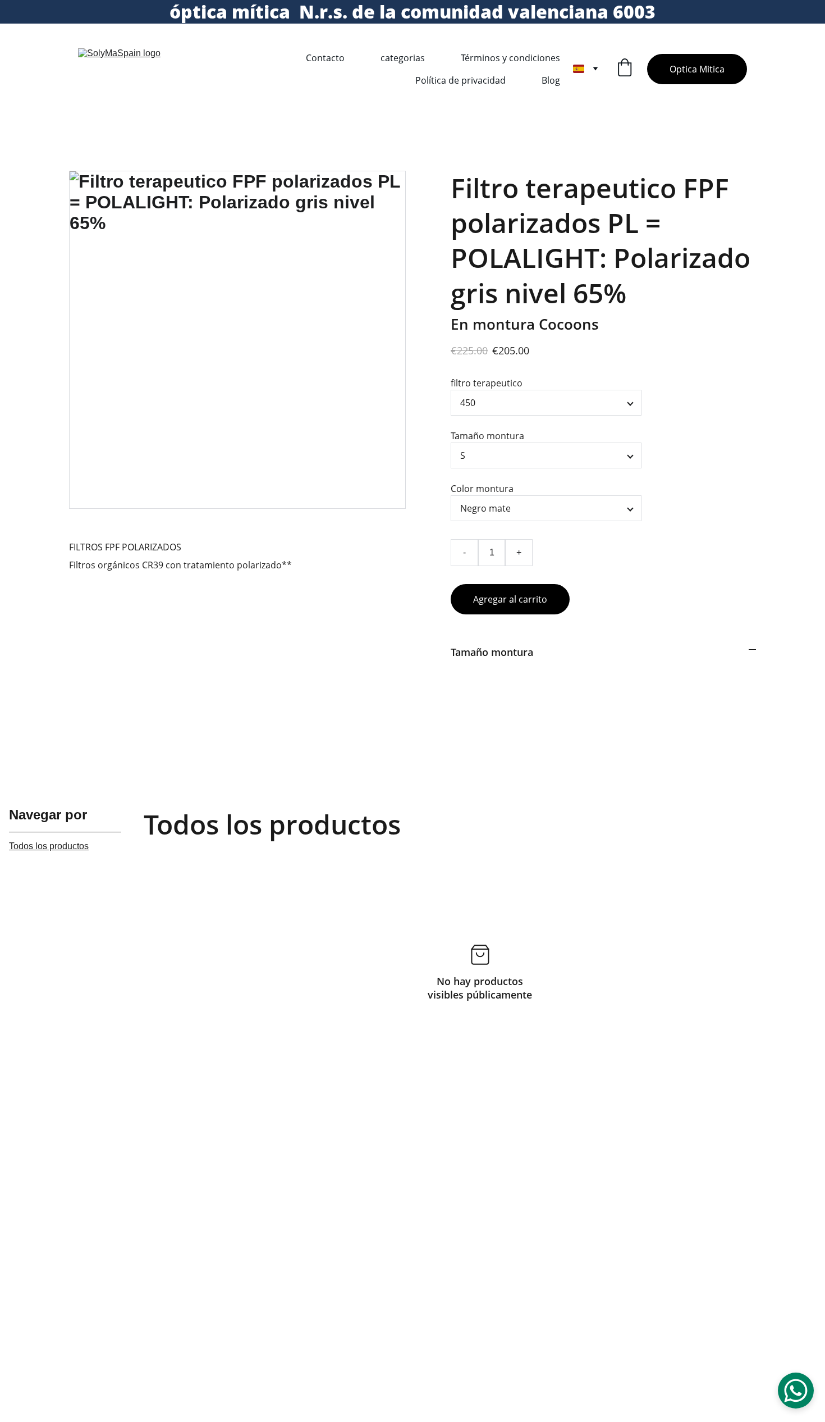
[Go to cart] (624, 69)
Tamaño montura (487, 436)
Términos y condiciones (510, 58)
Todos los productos (49, 846)
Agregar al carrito (510, 599)
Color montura (482, 488)
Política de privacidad (460, 80)
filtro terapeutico (486, 383)
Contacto (325, 58)
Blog (551, 80)
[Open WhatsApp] (796, 1391)
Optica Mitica (697, 69)
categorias (403, 58)
